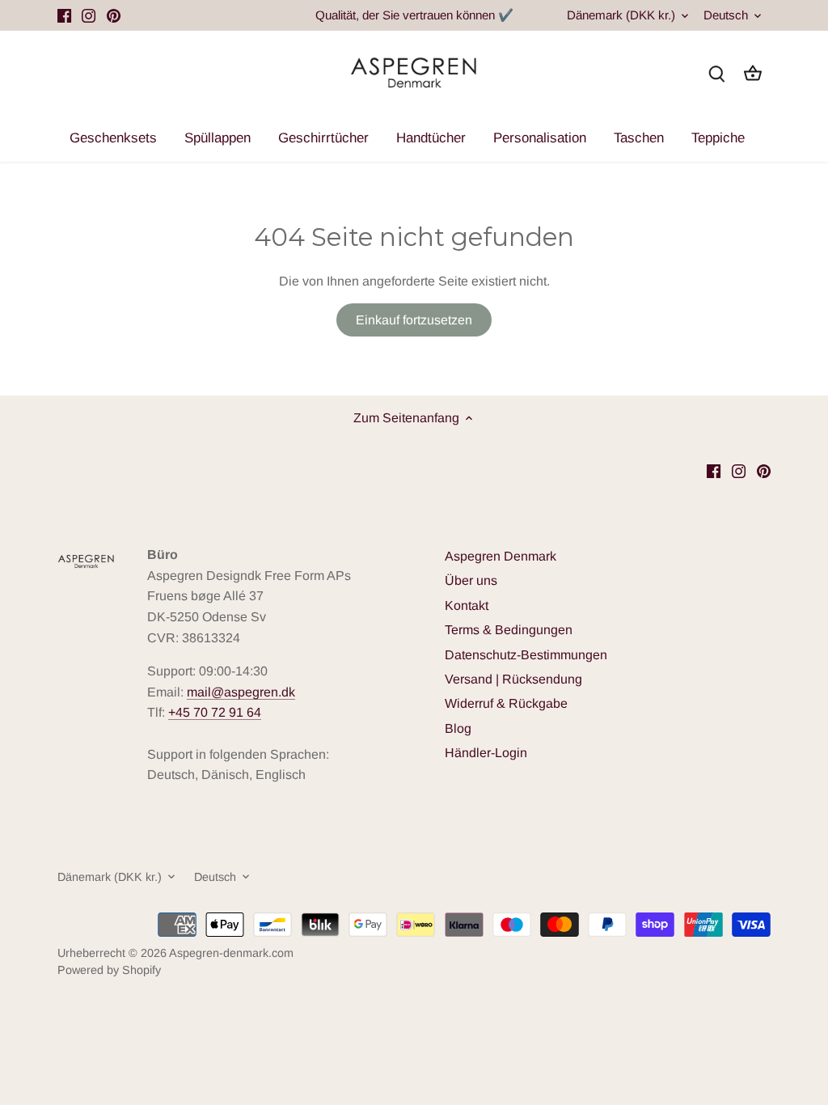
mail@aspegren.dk (241, 692)
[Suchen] (717, 73)
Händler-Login (486, 753)
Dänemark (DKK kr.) (621, 15)
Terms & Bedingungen (508, 630)
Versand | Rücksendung (513, 679)
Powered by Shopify (109, 969)
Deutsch (725, 15)
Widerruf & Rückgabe (506, 703)
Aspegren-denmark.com (231, 952)
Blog (458, 728)
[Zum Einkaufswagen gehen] (753, 73)
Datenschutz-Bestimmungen (526, 655)
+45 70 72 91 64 (214, 712)
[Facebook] (64, 15)
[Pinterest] (113, 15)
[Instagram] (88, 15)
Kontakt (466, 605)
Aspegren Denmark (500, 556)
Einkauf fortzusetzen (414, 320)
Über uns (471, 580)
